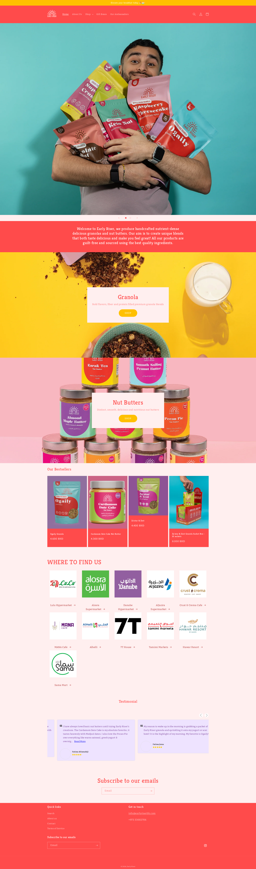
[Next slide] (137, 218)
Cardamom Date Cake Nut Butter (106, 534)
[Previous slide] (119, 218)
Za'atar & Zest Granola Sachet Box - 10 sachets (188, 535)
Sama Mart (61, 685)
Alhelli (93, 647)
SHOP (128, 313)
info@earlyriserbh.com (142, 813)
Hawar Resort (191, 647)
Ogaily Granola (57, 534)
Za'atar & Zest (137, 520)
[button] (89, 14)
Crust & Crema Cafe (191, 605)
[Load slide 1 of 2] (126, 218)
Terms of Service (56, 828)
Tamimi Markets (158, 647)
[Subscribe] (151, 791)
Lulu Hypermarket (61, 605)
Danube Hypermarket (126, 607)
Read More (71, 741)
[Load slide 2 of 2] (130, 218)
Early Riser (131, 866)
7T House (126, 647)
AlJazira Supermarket (158, 607)
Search (51, 813)
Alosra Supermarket (93, 607)
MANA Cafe (61, 647)
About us (52, 818)
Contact (51, 823)
